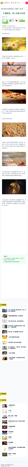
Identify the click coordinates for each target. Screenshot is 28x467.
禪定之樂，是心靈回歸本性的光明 (15, 331)
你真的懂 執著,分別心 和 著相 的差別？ (17, 421)
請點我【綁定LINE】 (16, 258)
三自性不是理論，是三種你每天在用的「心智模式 (16, 358)
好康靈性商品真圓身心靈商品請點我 (11, 261)
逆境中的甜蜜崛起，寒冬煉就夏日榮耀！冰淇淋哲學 (17, 448)
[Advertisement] (14, 230)
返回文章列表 (4, 9)
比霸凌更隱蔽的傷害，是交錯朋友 (15, 315)
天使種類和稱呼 (11, 426)
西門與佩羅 (10, 442)
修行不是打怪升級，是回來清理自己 (16, 321)
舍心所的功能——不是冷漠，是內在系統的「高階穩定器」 (17, 347)
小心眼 (9, 410)
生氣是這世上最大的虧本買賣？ (15, 342)
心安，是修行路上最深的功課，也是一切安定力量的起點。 (17, 310)
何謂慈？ (10, 437)
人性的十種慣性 (11, 353)
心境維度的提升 (11, 405)
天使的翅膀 (10, 431)
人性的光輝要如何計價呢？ (14, 337)
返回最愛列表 (10, 9)
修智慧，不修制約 (12, 453)
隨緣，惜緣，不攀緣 (12, 415)
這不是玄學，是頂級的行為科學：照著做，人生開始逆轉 (16, 326)
